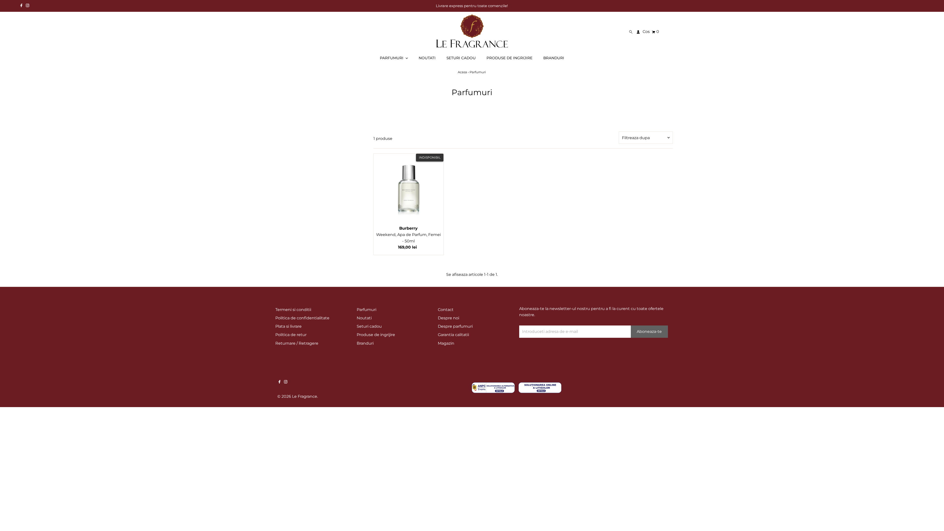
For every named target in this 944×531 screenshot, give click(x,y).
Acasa (462, 72)
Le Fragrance (304, 396)
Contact (446, 309)
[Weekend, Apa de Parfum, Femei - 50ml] (408, 188)
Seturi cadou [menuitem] (461, 58)
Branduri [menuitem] (553, 58)
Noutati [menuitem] (427, 58)
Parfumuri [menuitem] (392, 58)
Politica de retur (291, 334)
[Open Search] (631, 32)
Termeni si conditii (293, 309)
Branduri (365, 343)
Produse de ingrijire (376, 334)
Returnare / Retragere (296, 343)
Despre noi (448, 318)
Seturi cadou (369, 326)
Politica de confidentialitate (302, 318)
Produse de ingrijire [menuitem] (509, 58)
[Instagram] (27, 6)
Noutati (364, 318)
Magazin (446, 343)
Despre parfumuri (455, 326)
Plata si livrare (288, 326)
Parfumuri (366, 309)
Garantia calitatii (453, 334)
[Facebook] (21, 6)
